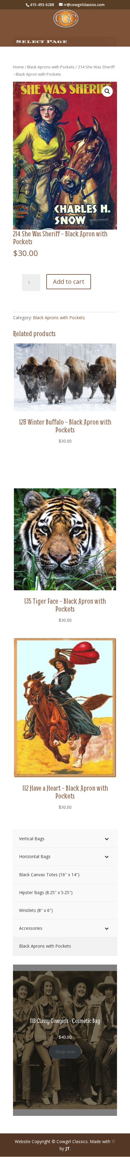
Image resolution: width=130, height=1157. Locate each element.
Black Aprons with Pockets (51, 67)
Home (18, 67)
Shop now (65, 1051)
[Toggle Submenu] (106, 838)
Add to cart (68, 281)
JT (67, 1148)
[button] (107, 91)
